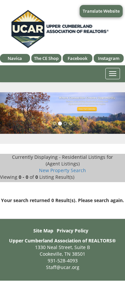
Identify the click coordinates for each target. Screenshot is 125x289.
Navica (15, 58)
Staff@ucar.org (62, 267)
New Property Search (62, 170)
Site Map (43, 230)
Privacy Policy (72, 230)
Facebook (77, 58)
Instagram (108, 58)
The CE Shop (46, 58)
